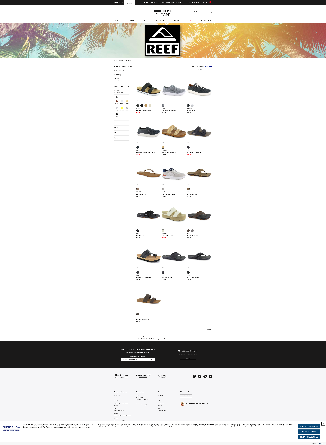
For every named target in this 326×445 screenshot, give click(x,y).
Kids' (159, 400)
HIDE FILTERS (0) (120, 70)
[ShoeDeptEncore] (129, 2)
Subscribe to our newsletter (138, 356)
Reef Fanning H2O (167, 277)
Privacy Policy (85, 427)
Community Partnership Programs (122, 415)
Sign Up (188, 358)
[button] (323, 424)
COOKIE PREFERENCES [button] (309, 426)
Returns (116, 400)
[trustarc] (321, 443)
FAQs (115, 408)
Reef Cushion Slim (141, 194)
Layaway (116, 405)
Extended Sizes (162, 410)
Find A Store (186, 396)
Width (116, 128)
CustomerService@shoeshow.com (144, 405)
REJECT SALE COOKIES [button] (309, 437)
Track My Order (118, 398)
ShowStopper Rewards (119, 410)
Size (116, 123)
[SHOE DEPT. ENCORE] (162, 376)
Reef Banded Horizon (142, 319)
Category (117, 74)
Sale (159, 408)
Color (116, 97)
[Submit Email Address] (152, 359)
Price (116, 138)
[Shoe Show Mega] (118, 2)
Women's (160, 395)
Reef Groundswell (192, 194)
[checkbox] (118, 90)
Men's (159, 398)
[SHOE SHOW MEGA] (143, 376)
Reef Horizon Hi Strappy (143, 277)
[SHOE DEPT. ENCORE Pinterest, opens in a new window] (210, 376)
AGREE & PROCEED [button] (309, 431)
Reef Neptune (191, 110)
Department (118, 86)
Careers (116, 418)
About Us (116, 413)
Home (115, 60)
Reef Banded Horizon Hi (143, 110)
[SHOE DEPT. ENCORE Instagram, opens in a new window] (205, 376)
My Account (117, 395)
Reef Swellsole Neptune (169, 110)
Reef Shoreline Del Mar (168, 194)
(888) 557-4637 (140, 397)
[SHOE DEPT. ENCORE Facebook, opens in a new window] (194, 376)
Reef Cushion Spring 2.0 (194, 235)
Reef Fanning (140, 235)
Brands (121, 60)
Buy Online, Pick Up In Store (121, 403)
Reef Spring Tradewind (194, 152)
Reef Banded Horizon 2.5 (169, 235)
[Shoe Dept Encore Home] (163, 13)
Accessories (161, 403)
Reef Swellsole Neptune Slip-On (145, 152)
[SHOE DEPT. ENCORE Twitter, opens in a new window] (199, 376)
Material (117, 133)
